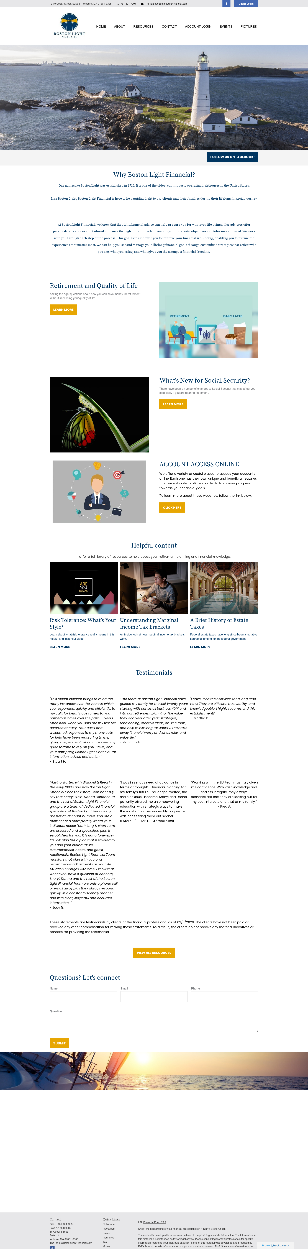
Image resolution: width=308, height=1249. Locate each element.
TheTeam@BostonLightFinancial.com (166, 3)
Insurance (108, 1237)
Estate (106, 1233)
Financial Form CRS (154, 1222)
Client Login (246, 3)
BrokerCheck (218, 1228)
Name (54, 988)
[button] (101, 26)
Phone (195, 988)
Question (56, 1011)
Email (124, 988)
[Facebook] (226, 3)
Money (107, 1246)
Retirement (109, 1224)
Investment (109, 1228)
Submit (59, 1043)
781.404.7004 (128, 3)
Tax (105, 1242)
